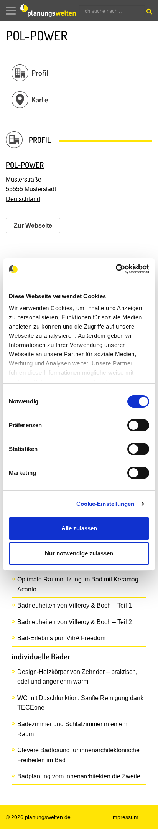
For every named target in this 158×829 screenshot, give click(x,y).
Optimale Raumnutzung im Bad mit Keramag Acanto (77, 584)
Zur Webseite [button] (33, 225)
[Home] (49, 10)
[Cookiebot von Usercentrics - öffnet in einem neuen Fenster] (115, 269)
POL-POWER (25, 165)
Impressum (124, 817)
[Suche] (148, 13)
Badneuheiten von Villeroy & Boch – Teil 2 (74, 622)
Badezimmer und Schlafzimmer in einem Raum (72, 729)
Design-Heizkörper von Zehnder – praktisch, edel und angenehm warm (77, 677)
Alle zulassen (79, 528)
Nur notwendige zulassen (79, 553)
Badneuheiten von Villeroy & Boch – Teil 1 (74, 605)
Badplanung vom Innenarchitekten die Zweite (78, 776)
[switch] (138, 425)
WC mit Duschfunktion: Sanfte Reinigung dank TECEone (80, 703)
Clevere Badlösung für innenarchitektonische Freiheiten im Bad (78, 755)
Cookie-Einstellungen (105, 503)
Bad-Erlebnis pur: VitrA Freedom (61, 638)
